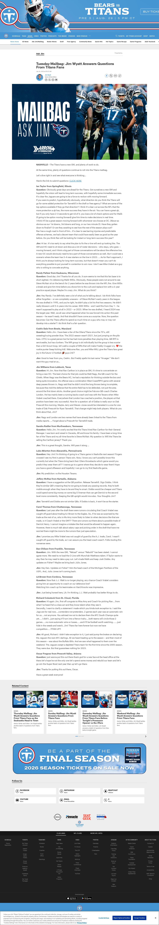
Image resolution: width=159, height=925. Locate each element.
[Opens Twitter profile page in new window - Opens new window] (49, 79)
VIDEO (77, 840)
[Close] (155, 918)
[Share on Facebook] (106, 77)
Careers (150, 847)
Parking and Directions (114, 855)
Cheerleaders (96, 850)
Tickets (25, 840)
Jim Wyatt (48, 75)
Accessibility (150, 870)
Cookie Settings (104, 918)
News (59, 840)
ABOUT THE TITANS (150, 840)
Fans (95, 854)
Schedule (8, 840)
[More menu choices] (90, 36)
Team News (59, 843)
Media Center (132, 843)
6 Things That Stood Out (59, 871)
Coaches (41, 850)
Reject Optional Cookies (122, 918)
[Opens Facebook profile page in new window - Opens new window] (46, 79)
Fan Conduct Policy (113, 868)
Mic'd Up (77, 859)
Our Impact (131, 868)
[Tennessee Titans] (79, 908)
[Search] (116, 35)
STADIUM (113, 840)
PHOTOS (95, 840)
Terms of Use (150, 866)
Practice (95, 847)
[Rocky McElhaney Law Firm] (101, 817)
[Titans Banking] (72, 817)
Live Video (77, 843)
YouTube (77, 873)
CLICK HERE (75, 180)
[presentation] (146, 737)
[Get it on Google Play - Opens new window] (86, 899)
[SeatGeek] (87, 817)
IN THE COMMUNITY (132, 840)
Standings (42, 859)
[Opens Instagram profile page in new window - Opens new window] (53, 79)
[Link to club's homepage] (6, 35)
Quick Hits (59, 857)
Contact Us (150, 843)
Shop (150, 879)
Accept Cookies (139, 918)
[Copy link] (119, 76)
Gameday (95, 843)
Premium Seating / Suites (25, 868)
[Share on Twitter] (111, 77)
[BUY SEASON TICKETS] (79, 758)
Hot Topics (59, 861)
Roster (42, 847)
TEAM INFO (42, 840)
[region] (79, 918)
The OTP (77, 850)
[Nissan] (57, 817)
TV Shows (77, 847)
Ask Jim (40, 53)
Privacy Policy (82, 923)
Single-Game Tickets (25, 855)
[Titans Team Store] (79, 824)
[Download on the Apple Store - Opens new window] (72, 898)
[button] (76, 736)
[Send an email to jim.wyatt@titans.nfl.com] (56, 79)
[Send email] (115, 77)
